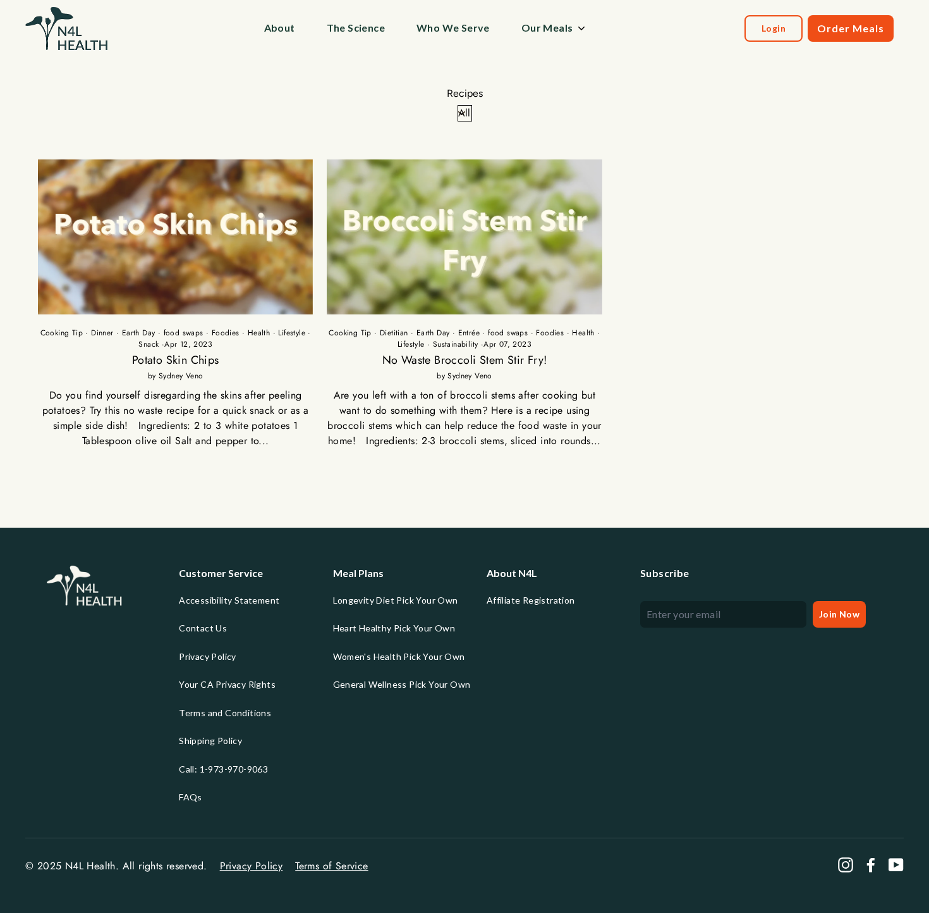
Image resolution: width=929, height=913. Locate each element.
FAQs (190, 797)
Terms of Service (331, 866)
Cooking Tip (61, 332)
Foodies (226, 332)
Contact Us (203, 628)
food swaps (183, 332)
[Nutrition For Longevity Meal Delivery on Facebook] (870, 865)
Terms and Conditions (225, 712)
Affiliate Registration (531, 600)
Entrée (469, 332)
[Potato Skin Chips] (175, 236)
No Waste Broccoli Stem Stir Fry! (464, 360)
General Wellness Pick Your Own (402, 684)
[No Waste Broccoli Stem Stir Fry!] (464, 236)
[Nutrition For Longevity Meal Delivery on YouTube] (896, 865)
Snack (148, 344)
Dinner (102, 332)
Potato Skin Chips (175, 360)
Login (774, 28)
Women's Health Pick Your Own (399, 656)
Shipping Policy (210, 740)
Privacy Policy (207, 656)
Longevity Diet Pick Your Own (395, 600)
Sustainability (455, 344)
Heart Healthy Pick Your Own (394, 628)
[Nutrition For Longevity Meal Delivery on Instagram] (845, 865)
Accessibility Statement (229, 600)
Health (259, 332)
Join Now (839, 614)
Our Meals (547, 28)
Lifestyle (291, 332)
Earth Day (138, 332)
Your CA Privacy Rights (227, 684)
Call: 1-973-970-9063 (223, 769)
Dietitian (394, 332)
